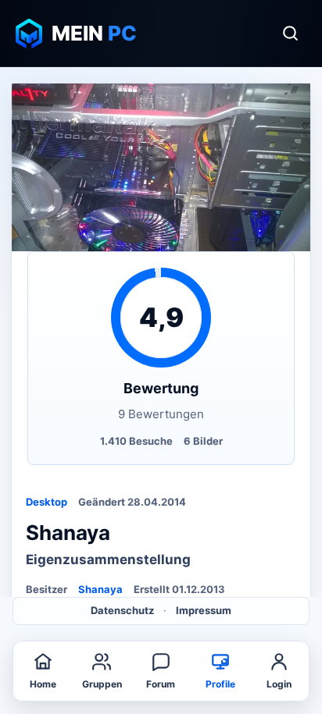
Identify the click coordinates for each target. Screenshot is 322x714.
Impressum (203, 610)
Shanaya (100, 589)
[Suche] (290, 34)
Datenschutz (122, 610)
